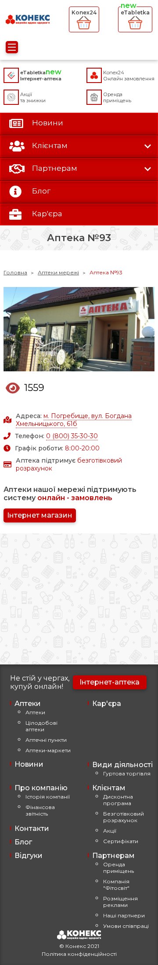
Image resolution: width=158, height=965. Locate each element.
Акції (109, 830)
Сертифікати (120, 841)
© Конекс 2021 (79, 946)
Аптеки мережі (58, 272)
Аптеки (35, 712)
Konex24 (84, 12)
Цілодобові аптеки (41, 726)
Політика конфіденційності (79, 954)
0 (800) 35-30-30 (72, 436)
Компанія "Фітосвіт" (116, 884)
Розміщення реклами (120, 901)
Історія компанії (47, 796)
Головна (15, 272)
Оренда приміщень (118, 867)
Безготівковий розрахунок (123, 816)
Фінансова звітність (40, 810)
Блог (23, 842)
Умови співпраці (126, 926)
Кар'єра (106, 703)
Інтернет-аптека (109, 682)
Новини (28, 764)
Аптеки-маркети (48, 750)
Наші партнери (124, 915)
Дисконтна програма (118, 799)
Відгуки (28, 855)
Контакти (31, 828)
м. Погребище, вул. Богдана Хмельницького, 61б (74, 420)
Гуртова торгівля (127, 773)
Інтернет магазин (39, 515)
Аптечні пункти (46, 740)
